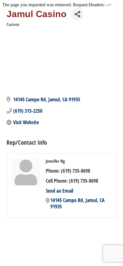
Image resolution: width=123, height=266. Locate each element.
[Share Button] (77, 14)
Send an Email (59, 190)
